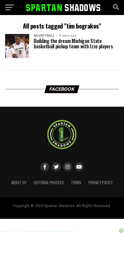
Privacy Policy (100, 182)
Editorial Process (49, 182)
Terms (76, 182)
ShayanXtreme (76, 210)
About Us (18, 182)
